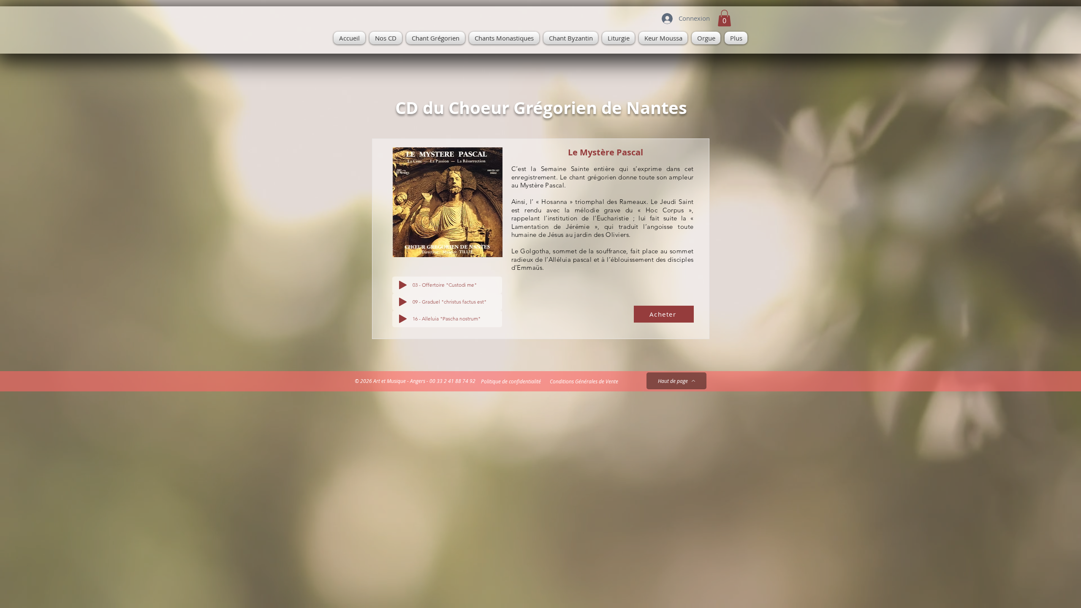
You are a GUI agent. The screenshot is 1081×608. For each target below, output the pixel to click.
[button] (724, 18)
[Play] (403, 285)
